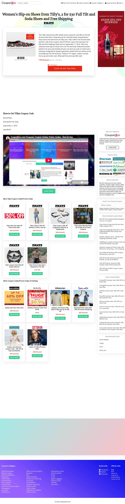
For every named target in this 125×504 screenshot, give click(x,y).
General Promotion (8, 471)
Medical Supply (7, 473)
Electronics (54, 484)
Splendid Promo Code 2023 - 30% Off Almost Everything (83, 309)
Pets (27, 475)
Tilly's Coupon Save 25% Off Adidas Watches (14, 266)
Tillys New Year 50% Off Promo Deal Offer (14, 226)
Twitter (103, 472)
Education (5, 490)
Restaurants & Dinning (33, 479)
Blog (112, 470)
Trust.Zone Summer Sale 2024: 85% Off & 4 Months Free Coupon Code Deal (112, 328)
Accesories (29, 481)
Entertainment (6, 481)
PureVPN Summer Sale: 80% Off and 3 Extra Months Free (111, 297)
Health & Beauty (31, 477)
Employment (6, 492)
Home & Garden (56, 473)
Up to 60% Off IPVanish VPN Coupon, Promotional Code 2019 (111, 253)
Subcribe (112, 147)
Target (101, 343)
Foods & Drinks (56, 481)
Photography (6, 488)
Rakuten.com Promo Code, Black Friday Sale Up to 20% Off (60, 309)
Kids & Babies (30, 482)
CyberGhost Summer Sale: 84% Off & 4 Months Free (112, 318)
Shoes (53, 475)
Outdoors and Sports (33, 484)
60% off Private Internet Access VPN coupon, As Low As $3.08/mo (111, 258)
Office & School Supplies (34, 471)
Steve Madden (104, 340)
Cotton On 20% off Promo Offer (37, 348)
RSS (112, 471)
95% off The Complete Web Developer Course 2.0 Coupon (111, 220)
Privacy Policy (115, 477)
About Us (114, 473)
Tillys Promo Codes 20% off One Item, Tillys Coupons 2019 (111, 225)
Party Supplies (6, 482)
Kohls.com (102, 350)
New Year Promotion (69, 3)
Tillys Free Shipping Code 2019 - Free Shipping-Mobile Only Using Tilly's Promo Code (111, 231)
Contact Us (114, 475)
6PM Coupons (108, 210)
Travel (53, 477)
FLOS (101, 347)
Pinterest (104, 474)
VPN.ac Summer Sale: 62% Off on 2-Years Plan (111, 302)
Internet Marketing (8, 475)
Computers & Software (33, 490)
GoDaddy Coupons (115, 208)
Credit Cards (6, 479)
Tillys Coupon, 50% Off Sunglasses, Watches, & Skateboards (60, 227)
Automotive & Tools (57, 471)
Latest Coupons (84, 3)
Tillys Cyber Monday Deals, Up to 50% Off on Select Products (83, 227)
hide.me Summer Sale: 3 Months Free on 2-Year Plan (111, 307)
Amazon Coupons (117, 210)
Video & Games (31, 492)
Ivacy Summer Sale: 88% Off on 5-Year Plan (111, 313)
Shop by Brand (111, 3)
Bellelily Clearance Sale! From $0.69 (37, 309)
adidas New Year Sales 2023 (14, 308)
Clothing (54, 482)
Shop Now (49, 191)
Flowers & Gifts (31, 486)
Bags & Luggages (56, 479)
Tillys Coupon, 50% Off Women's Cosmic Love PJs (37, 226)
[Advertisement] (62, 437)
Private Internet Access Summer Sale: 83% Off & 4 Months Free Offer (111, 323)
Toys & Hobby (30, 488)
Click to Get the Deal (65, 68)
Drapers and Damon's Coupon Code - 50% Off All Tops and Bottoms (14, 349)
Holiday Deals (6, 484)
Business (29, 473)
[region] (48, 94)
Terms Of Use (115, 479)
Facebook (104, 470)
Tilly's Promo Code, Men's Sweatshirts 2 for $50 (37, 266)
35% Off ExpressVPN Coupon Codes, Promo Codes (111, 269)
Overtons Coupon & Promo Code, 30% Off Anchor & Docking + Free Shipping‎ (111, 248)
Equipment (5, 477)
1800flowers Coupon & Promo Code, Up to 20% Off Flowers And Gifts (112, 243)
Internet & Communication (10, 486)
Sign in (121, 3)
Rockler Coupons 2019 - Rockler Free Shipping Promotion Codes (111, 237)
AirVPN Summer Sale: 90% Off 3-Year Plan (111, 291)
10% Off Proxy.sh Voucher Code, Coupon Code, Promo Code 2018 (109, 264)
